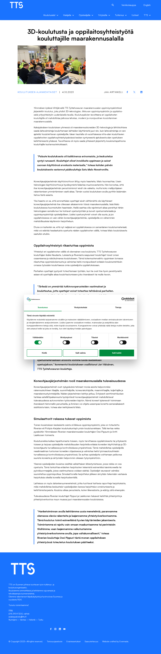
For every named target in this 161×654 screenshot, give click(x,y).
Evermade (123, 641)
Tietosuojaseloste (54, 641)
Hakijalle (67, 15)
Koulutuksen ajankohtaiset (37, 92)
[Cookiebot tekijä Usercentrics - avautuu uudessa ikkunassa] (123, 299)
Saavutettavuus (91, 641)
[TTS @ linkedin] (60, 629)
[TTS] (19, 5)
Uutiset (135, 15)
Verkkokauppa (129, 5)
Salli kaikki (116, 353)
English (147, 5)
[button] (113, 5)
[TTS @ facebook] (51, 629)
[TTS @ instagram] (55, 629)
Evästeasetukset (73, 641)
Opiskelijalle (84, 15)
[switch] (66, 342)
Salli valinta (80, 353)
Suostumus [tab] (43, 307)
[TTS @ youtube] (64, 629)
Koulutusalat (49, 15)
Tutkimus (119, 15)
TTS (146, 15)
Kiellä (44, 353)
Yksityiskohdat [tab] (80, 307)
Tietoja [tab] (118, 307)
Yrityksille (102, 15)
